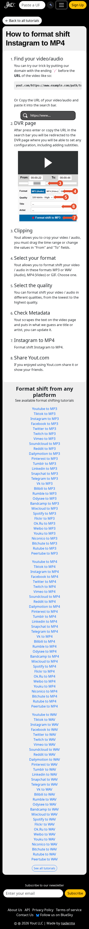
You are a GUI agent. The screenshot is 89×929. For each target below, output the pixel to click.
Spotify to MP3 (44, 513)
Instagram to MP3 (44, 418)
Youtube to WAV (44, 714)
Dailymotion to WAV (44, 759)
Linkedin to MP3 (44, 468)
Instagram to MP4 (44, 571)
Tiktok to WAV (44, 719)
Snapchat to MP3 (44, 473)
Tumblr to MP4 (44, 616)
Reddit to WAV (44, 754)
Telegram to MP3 (44, 478)
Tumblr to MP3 (44, 463)
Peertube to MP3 (44, 553)
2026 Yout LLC (32, 923)
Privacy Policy (42, 910)
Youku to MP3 (44, 533)
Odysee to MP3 (45, 498)
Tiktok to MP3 (44, 413)
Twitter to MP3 (44, 428)
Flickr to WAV (45, 824)
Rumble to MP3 (44, 493)
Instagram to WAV (44, 724)
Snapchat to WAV (44, 779)
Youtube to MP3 (44, 408)
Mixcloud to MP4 (44, 661)
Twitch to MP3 (44, 433)
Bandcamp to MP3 (44, 503)
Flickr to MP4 (44, 671)
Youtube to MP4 (44, 561)
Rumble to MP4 (44, 646)
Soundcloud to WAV (44, 749)
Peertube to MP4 (44, 706)
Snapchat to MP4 (44, 626)
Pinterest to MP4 (44, 611)
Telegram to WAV (44, 784)
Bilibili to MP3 (44, 488)
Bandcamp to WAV (44, 809)
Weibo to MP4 (44, 681)
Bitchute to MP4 (44, 696)
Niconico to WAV (44, 844)
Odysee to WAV (44, 804)
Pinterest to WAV (44, 764)
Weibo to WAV (44, 834)
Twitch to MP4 (44, 586)
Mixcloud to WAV (44, 814)
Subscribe (75, 893)
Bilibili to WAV (44, 794)
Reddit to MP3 (45, 448)
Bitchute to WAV (44, 849)
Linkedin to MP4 (44, 621)
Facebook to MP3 (44, 423)
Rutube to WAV (44, 854)
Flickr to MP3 (44, 518)
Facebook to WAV (44, 729)
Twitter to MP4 (44, 581)
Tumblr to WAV (44, 769)
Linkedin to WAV (44, 774)
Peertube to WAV (44, 859)
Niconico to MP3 (44, 538)
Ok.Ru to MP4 (44, 676)
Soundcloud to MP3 (44, 443)
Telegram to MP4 (44, 631)
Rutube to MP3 (44, 548)
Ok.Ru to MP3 (44, 523)
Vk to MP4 (45, 636)
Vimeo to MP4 (44, 591)
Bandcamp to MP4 (44, 656)
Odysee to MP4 (45, 651)
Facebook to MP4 (44, 576)
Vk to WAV (44, 789)
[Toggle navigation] (61, 5)
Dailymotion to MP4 (44, 606)
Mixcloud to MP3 (44, 508)
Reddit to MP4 (45, 601)
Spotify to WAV (44, 819)
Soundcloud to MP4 (44, 596)
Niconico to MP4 (44, 691)
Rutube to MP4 (44, 701)
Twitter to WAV (44, 734)
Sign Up (78, 5)
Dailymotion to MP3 (44, 453)
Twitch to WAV (45, 739)
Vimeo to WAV (44, 744)
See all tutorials (44, 868)
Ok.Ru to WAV (44, 829)
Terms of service (69, 910)
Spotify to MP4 (44, 666)
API (27, 910)
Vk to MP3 (45, 483)
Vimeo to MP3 (44, 438)
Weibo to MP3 (44, 528)
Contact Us (25, 915)
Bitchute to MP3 (44, 543)
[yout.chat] (50, 5)
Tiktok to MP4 (44, 566)
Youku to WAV (44, 839)
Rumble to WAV (45, 799)
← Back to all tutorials (22, 20)
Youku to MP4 (44, 686)
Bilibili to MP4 (44, 641)
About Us (15, 910)
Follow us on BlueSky (56, 915)
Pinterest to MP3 (44, 458)
